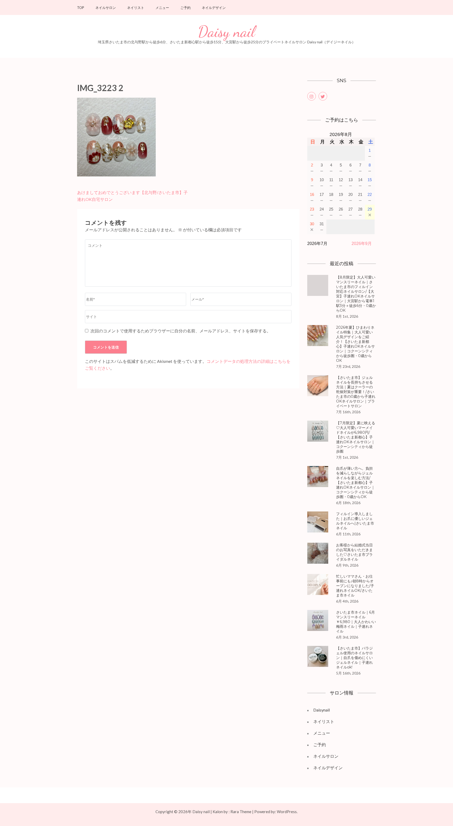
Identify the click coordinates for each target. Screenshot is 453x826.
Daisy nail (226, 32)
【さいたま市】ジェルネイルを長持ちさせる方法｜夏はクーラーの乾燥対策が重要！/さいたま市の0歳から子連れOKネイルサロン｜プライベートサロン (355, 391)
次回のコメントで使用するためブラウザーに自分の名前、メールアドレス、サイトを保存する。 (180, 330)
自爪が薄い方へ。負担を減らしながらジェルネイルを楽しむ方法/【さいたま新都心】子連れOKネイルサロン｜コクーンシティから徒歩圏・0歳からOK (355, 482)
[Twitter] (323, 96)
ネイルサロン (105, 8)
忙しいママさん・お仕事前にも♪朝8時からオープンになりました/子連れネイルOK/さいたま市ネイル (355, 586)
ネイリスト (135, 8)
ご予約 (185, 8)
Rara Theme (240, 811)
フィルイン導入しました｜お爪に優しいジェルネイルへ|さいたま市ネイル (355, 520)
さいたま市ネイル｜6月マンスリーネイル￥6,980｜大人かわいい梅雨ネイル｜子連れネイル (356, 622)
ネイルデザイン (214, 8)
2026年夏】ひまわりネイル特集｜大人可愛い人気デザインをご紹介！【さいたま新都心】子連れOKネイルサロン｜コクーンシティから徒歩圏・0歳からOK (355, 344)
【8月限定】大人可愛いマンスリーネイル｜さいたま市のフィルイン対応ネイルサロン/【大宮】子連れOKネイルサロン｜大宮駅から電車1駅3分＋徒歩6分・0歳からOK (356, 294)
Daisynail (321, 709)
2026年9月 (362, 243)
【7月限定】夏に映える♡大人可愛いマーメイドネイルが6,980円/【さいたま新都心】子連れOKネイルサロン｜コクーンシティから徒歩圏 (355, 437)
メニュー (162, 8)
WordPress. (287, 811)
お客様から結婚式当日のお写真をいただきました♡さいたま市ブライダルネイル (354, 552)
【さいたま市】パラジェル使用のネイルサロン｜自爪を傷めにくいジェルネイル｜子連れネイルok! (354, 658)
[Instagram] (311, 96)
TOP (80, 8)
